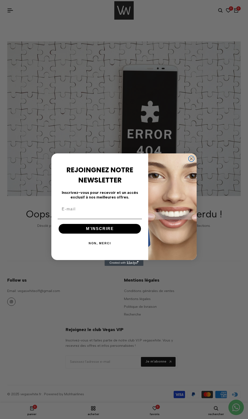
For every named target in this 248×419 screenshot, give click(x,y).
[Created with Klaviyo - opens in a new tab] (124, 263)
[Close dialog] (191, 159)
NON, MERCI (100, 243)
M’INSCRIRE (100, 229)
